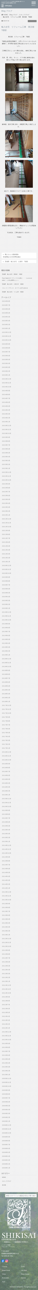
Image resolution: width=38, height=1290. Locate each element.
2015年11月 (6, 802)
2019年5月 (6, 639)
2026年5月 (6, 312)
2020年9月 (6, 577)
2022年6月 (6, 495)
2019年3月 (6, 647)
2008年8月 (6, 1140)
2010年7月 (6, 1051)
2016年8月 (6, 767)
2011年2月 (6, 1024)
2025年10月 (6, 340)
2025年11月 (6, 336)
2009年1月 (6, 1121)
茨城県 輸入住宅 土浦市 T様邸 (16, 261)
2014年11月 (6, 849)
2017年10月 (6, 713)
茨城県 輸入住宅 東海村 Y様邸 (12, 274)
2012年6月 (6, 961)
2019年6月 (6, 635)
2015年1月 (6, 841)
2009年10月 (6, 1086)
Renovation (5, 1278)
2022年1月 (6, 515)
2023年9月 (6, 437)
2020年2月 (6, 604)
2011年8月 (6, 1000)
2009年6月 (6, 1101)
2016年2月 (6, 790)
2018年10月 (6, 666)
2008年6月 (6, 1148)
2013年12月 (6, 892)
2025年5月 (6, 359)
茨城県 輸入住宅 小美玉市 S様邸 (13, 284)
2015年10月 (6, 806)
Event (23, 1266)
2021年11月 (6, 522)
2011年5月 (6, 1012)
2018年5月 (6, 686)
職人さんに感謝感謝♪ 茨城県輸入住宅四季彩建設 (20, 256)
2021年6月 (6, 542)
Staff (3, 1282)
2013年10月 (6, 899)
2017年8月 (6, 721)
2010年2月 (6, 1070)
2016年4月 (6, 783)
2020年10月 (6, 573)
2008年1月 (6, 1167)
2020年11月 (6, 569)
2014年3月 (6, 880)
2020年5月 (6, 592)
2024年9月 (6, 390)
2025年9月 (6, 344)
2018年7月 (6, 678)
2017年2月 (6, 744)
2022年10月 (6, 480)
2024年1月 (6, 421)
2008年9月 (6, 1136)
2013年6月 (6, 915)
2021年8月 (6, 534)
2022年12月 (6, 472)
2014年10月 (6, 853)
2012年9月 (6, 950)
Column (23, 1278)
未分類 (4, 1185)
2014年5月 (6, 872)
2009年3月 (6, 1113)
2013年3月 (6, 927)
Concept (4, 1266)
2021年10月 (6, 526)
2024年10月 (6, 386)
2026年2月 (6, 324)
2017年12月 (6, 705)
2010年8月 (6, 1047)
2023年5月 (6, 452)
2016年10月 (6, 759)
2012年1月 (6, 981)
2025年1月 (6, 375)
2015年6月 (6, 822)
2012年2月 (6, 977)
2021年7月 (6, 538)
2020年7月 (6, 584)
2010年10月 (6, 1039)
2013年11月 (6, 895)
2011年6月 (6, 1008)
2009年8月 (6, 1094)
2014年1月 (6, 888)
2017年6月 (6, 728)
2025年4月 (6, 363)
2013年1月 (6, 934)
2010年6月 (6, 1055)
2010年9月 (6, 1043)
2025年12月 (6, 332)
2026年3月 (6, 320)
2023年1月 (6, 468)
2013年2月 (6, 930)
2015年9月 (6, 810)
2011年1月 (6, 1028)
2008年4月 (6, 1156)
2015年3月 (6, 833)
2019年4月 (6, 643)
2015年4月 (6, 829)
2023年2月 (6, 464)
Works (4, 1274)
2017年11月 (6, 709)
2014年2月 (6, 884)
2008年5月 (6, 1152)
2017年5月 (6, 732)
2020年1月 (6, 608)
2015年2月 (6, 837)
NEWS (4, 1177)
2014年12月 (6, 845)
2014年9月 (6, 857)
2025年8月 (6, 347)
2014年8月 (6, 860)
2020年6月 (6, 588)
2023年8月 (6, 441)
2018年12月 (6, 658)
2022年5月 (6, 499)
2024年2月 (6, 417)
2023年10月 (6, 433)
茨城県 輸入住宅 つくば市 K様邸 (13, 291)
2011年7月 (6, 1004)
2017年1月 (6, 748)
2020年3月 (6, 600)
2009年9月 (6, 1090)
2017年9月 (6, 717)
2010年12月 (6, 1031)
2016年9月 (6, 763)
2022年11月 (6, 476)
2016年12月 (6, 752)
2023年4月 (6, 456)
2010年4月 (6, 1063)
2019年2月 (6, 651)
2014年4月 (6, 876)
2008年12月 (6, 1125)
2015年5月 (6, 825)
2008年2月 (6, 1164)
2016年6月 (6, 775)
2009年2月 (6, 1117)
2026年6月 (6, 309)
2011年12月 (6, 985)
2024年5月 (6, 406)
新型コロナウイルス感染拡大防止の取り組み (21, 1195)
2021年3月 (6, 553)
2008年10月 (6, 1133)
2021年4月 (6, 549)
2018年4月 (6, 689)
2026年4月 (6, 316)
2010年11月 (6, 1035)
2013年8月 (6, 907)
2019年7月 (6, 631)
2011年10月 (6, 993)
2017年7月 (6, 724)
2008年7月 (6, 1144)
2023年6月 (6, 448)
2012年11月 (6, 942)
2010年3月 (6, 1066)
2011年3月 (6, 1020)
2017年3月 (6, 740)
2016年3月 (6, 787)
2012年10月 (6, 946)
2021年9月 (6, 530)
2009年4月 (6, 1109)
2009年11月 (6, 1082)
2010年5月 (6, 1059)
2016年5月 (6, 779)
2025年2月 (6, 371)
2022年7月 (6, 491)
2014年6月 (6, 868)
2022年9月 (6, 483)
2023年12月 (6, 425)
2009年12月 (6, 1078)
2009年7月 (6, 1098)
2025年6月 (6, 355)
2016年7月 (6, 771)
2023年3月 (6, 460)
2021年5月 (6, 546)
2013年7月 (6, 911)
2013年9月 (6, 903)
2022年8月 (6, 487)
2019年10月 (6, 619)
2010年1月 (6, 1074)
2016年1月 (6, 794)
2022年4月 (6, 503)
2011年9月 (6, 996)
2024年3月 (6, 413)
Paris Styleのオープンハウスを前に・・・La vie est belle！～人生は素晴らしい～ (17, 279)
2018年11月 (6, 662)
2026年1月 (6, 328)
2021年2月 (6, 557)
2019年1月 (6, 654)
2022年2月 (6, 511)
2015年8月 (6, 814)
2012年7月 (6, 958)
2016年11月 (6, 755)
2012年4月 (6, 969)
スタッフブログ (32, 20)
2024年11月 (6, 382)
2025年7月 (6, 351)
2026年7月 (6, 305)
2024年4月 (6, 410)
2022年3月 (6, 507)
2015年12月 (6, 798)
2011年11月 (6, 989)
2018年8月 (6, 674)
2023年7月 (6, 445)
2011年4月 (6, 1016)
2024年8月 (6, 394)
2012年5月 (6, 965)
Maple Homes (25, 1274)
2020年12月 (6, 565)
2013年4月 (6, 923)
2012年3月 (6, 973)
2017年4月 (6, 736)
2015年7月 (6, 818)
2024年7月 (6, 398)
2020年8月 (6, 581)
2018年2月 (6, 697)
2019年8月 (6, 627)
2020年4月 (6, 596)
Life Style (24, 1270)
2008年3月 (6, 1160)
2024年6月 (6, 402)
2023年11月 (6, 429)
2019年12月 (6, 612)
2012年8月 (6, 954)
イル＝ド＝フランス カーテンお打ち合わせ (15, 288)
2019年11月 (6, 616)
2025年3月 (6, 367)
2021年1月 (6, 561)
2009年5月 (6, 1105)
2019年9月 (6, 623)
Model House (6, 1270)
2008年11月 (6, 1129)
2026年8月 (6, 301)
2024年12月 (6, 378)
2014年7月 (6, 864)
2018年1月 (6, 701)
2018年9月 (6, 670)
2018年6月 (6, 682)
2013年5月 (6, 919)
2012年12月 (6, 938)
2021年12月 (6, 518)
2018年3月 (6, 693)
